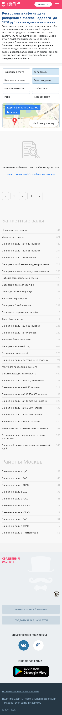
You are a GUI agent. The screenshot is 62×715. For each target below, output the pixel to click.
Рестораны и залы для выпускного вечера (31, 271)
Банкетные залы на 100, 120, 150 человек (31, 400)
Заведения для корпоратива (31, 284)
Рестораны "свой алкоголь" (31, 305)
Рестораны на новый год (31, 346)
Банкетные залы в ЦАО (31, 471)
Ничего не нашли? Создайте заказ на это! (31, 174)
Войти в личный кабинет (31, 609)
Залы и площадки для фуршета (31, 373)
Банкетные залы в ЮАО (31, 498)
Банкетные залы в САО (31, 478)
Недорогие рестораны (31, 230)
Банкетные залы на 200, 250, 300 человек (31, 394)
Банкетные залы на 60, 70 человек (31, 387)
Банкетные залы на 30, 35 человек (31, 325)
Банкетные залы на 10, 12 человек (31, 243)
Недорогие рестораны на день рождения (31, 428)
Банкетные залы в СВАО (31, 485)
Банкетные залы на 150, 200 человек (31, 407)
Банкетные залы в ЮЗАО (31, 505)
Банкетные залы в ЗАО (31, 491)
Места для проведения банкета (31, 366)
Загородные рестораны (31, 298)
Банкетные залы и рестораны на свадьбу (31, 359)
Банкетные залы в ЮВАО (31, 512)
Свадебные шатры (31, 319)
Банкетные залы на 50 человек (31, 257)
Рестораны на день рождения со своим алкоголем (31, 436)
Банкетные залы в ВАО (31, 519)
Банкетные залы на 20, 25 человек (31, 250)
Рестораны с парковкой (31, 353)
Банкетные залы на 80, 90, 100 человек (31, 380)
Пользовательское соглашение (20, 691)
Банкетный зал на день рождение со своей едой (31, 447)
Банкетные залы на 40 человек (31, 332)
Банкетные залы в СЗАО (31, 525)
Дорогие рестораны (31, 237)
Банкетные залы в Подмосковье (31, 532)
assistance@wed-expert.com (38, 645)
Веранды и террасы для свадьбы (31, 312)
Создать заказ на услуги (31, 620)
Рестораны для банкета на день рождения (31, 264)
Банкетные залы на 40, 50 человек (31, 421)
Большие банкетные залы (31, 339)
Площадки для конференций (31, 291)
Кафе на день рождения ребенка (31, 277)
